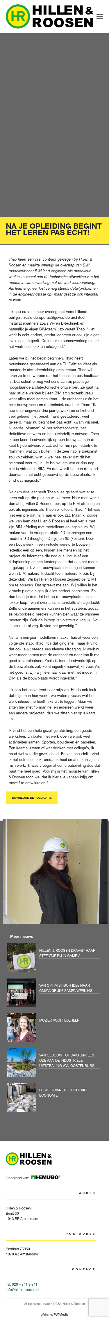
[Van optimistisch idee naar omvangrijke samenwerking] (55, 994)
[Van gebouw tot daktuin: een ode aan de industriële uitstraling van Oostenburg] (55, 1064)
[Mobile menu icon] (99, 16)
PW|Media (61, 1314)
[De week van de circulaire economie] (55, 1099)
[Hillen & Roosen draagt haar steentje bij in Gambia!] (55, 959)
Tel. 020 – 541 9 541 (21, 1284)
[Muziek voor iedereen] (55, 1029)
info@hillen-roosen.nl (22, 1289)
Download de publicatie (31, 798)
